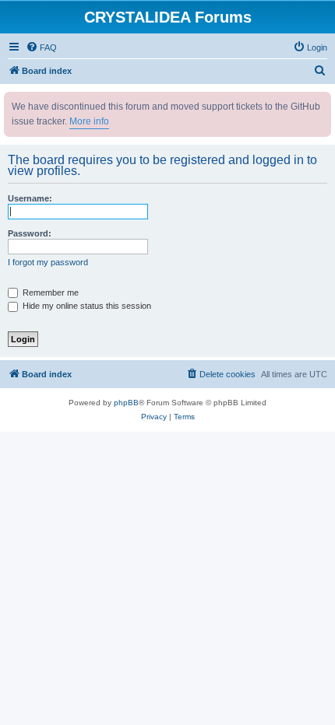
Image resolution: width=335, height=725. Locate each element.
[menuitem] (41, 47)
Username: (30, 198)
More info (89, 121)
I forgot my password (48, 262)
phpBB (126, 402)
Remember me (49, 292)
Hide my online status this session (85, 305)
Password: (29, 233)
